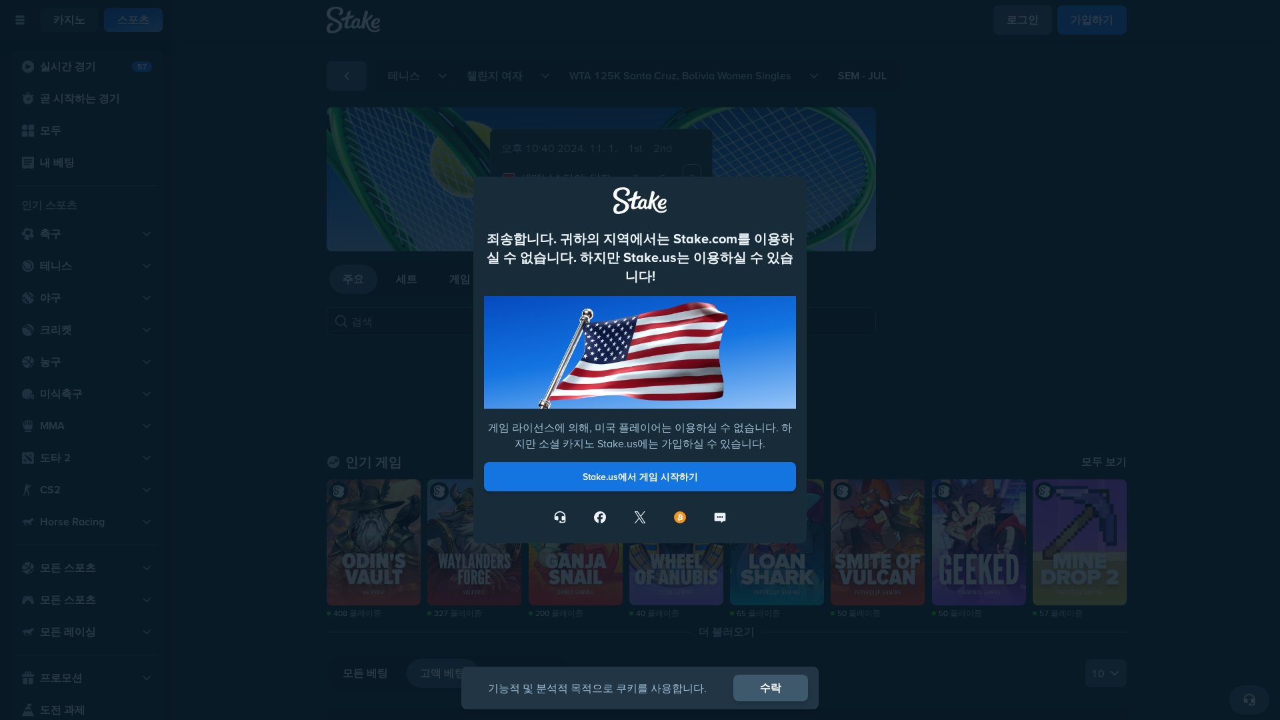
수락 (770, 687)
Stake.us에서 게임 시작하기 (640, 476)
